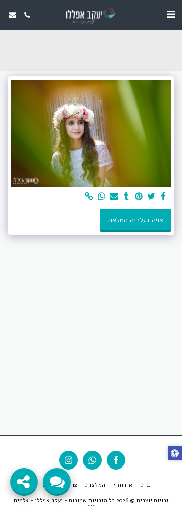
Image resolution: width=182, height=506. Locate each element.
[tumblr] (126, 197)
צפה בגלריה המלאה (135, 220)
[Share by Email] (114, 197)
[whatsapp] (101, 197)
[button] (170, 14)
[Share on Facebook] (163, 197)
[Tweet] (151, 197)
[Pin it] (139, 197)
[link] (89, 197)
